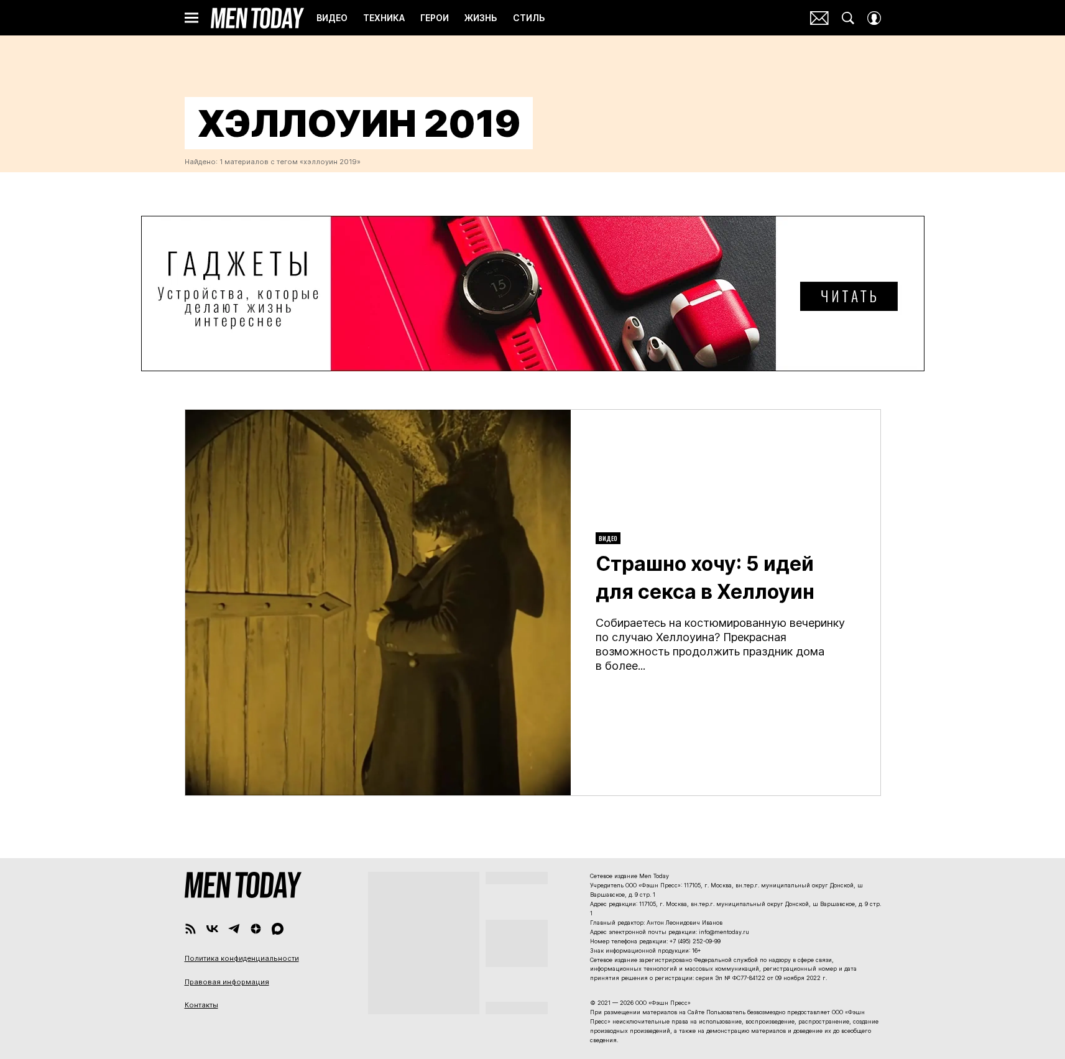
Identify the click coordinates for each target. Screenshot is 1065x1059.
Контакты (201, 1005)
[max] (278, 929)
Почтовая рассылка (819, 18)
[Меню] (191, 18)
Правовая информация (227, 982)
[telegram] (234, 929)
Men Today (257, 18)
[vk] (212, 929)
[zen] (256, 929)
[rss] (190, 929)
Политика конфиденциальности (242, 958)
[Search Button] (848, 18)
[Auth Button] (874, 18)
